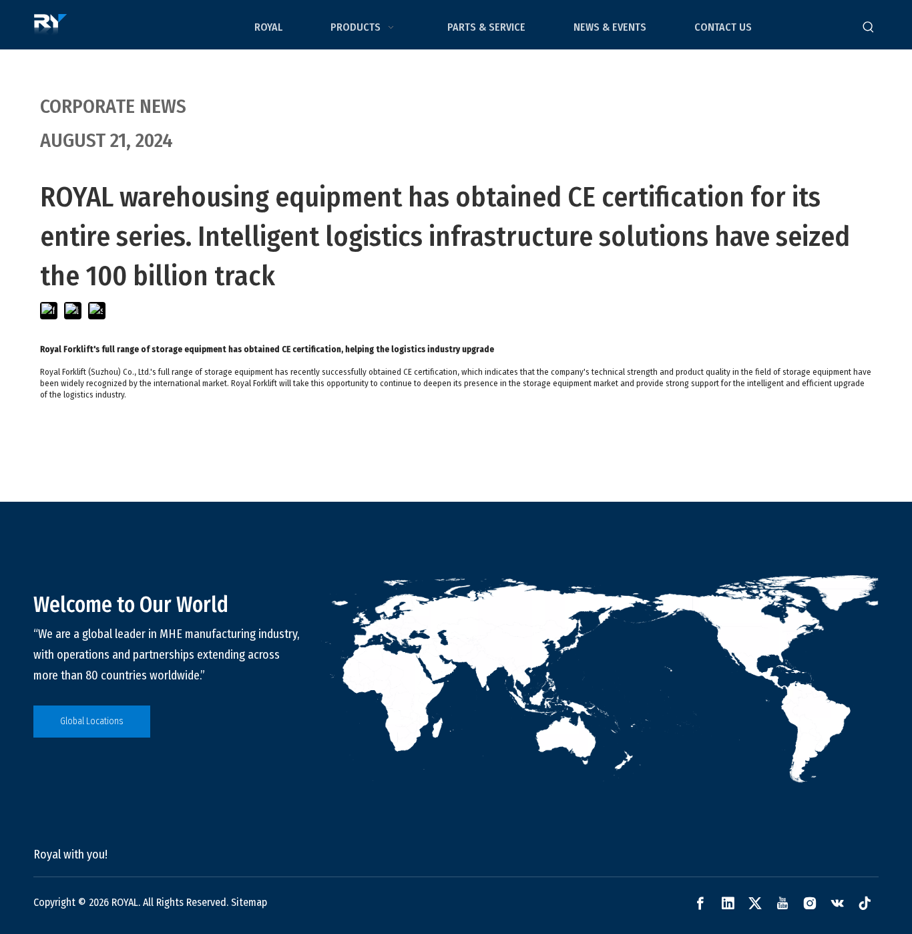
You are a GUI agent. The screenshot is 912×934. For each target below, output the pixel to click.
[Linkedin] (727, 903)
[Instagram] (810, 903)
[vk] (837, 903)
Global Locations (92, 721)
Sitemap (249, 902)
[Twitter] (755, 903)
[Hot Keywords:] (869, 27)
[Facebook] (700, 903)
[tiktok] (864, 903)
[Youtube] (782, 903)
